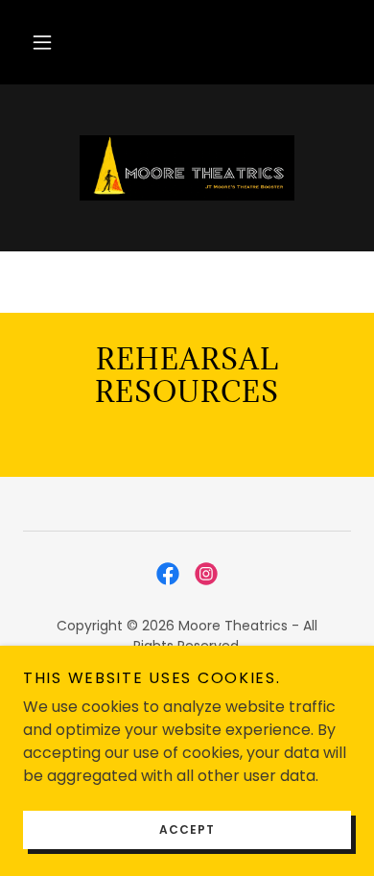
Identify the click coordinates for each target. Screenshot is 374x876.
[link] (187, 168)
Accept (187, 829)
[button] (42, 42)
